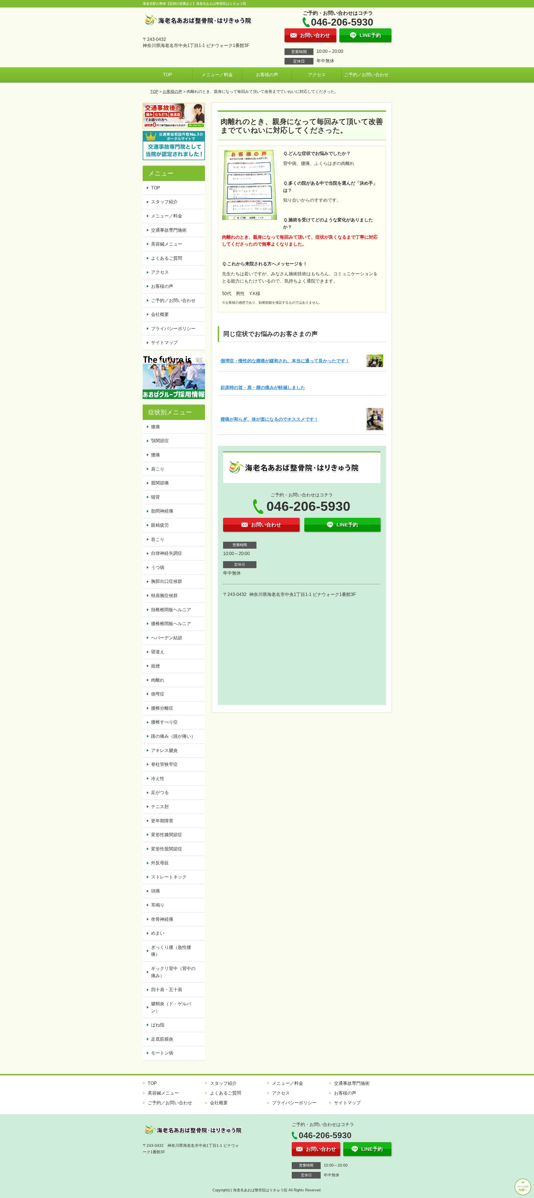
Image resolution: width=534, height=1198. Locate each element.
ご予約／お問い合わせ (366, 74)
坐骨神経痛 (162, 919)
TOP (167, 74)
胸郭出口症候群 (166, 581)
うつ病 (157, 567)
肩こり (157, 469)
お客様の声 (267, 74)
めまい (157, 933)
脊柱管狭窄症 (164, 764)
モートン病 (162, 1053)
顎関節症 (160, 440)
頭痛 (155, 890)
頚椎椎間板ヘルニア (171, 609)
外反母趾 (160, 862)
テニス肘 (160, 806)
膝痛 (155, 426)
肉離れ (157, 680)
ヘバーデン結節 (166, 637)
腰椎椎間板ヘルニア (171, 623)
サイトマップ (164, 342)
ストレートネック (169, 877)
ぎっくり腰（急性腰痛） (171, 951)
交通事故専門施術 (169, 230)
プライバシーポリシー (173, 328)
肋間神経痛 (162, 511)
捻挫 (155, 666)
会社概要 (160, 314)
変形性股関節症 (166, 848)
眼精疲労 (160, 525)
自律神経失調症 (166, 553)
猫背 (155, 497)
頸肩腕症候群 (164, 595)
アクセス (317, 74)
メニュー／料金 (217, 74)
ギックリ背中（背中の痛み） (173, 972)
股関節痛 (160, 483)
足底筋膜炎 (162, 1039)
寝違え (157, 651)
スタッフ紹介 (164, 201)
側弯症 (157, 694)
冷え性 (157, 778)
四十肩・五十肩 (166, 989)
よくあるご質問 (166, 258)
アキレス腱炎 (164, 750)
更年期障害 (162, 820)
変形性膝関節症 (166, 834)
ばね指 (157, 1025)
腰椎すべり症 (164, 722)
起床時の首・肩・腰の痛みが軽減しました (263, 387)
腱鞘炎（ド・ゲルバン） (171, 1007)
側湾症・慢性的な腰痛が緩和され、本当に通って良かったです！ (285, 360)
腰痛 (155, 454)
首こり (157, 539)
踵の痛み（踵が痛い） (173, 736)
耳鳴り (157, 905)
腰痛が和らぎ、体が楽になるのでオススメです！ (269, 419)
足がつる (160, 792)
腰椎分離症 (162, 708)
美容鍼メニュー (166, 244)
